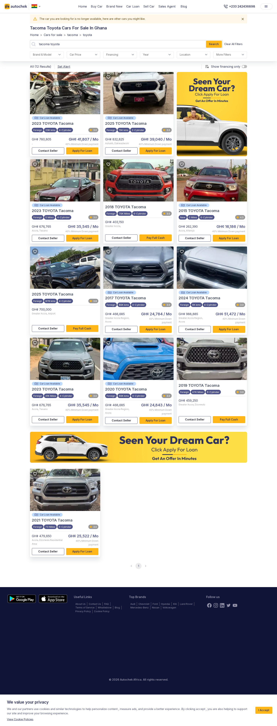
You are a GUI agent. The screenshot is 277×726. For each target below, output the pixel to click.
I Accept (263, 710)
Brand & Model (42, 54)
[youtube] (235, 605)
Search (214, 44)
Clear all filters (233, 44)
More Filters (223, 54)
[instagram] (216, 605)
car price (75, 54)
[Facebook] (209, 605)
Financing (112, 54)
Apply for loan (82, 150)
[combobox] (36, 6)
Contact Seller (48, 150)
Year (146, 54)
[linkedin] (222, 605)
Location (185, 54)
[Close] (243, 19)
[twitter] (228, 605)
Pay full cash (156, 237)
